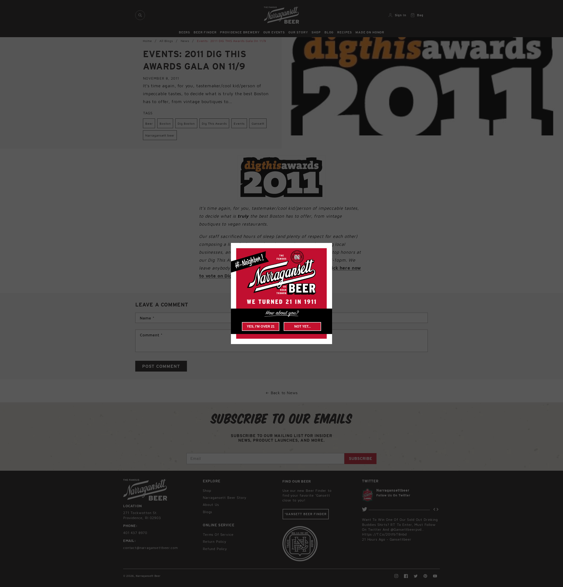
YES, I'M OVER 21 (260, 326)
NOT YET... (302, 326)
